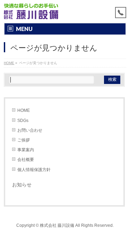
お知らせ (22, 184)
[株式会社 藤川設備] (31, 11)
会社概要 (25, 159)
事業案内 (25, 149)
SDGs (22, 120)
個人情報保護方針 (34, 169)
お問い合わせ (29, 130)
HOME (23, 110)
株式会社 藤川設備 (57, 225)
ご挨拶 (23, 140)
